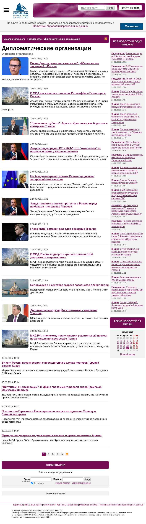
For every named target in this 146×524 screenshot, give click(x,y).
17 (118, 345)
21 (131, 345)
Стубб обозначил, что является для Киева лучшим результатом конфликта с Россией (126, 265)
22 (134, 345)
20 (127, 345)
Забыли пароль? (62, 483)
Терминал (18, 505)
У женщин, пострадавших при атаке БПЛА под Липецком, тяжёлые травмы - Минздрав (127, 291)
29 (124, 338)
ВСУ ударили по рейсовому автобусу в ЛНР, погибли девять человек (127, 69)
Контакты (61, 505)
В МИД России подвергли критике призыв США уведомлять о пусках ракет (61, 256)
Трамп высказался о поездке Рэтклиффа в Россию (126, 105)
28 (121, 338)
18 (121, 345)
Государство (118, 53)
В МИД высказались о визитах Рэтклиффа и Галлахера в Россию (127, 158)
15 (134, 343)
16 (137, 343)
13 (127, 343)
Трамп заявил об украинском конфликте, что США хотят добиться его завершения (125, 118)
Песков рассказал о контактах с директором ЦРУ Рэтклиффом (126, 224)
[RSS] (105, 38)
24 (118, 348)
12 (124, 343)
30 (127, 338)
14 (131, 343)
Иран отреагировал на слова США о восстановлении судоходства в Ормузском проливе (127, 237)
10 (118, 343)
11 (121, 343)
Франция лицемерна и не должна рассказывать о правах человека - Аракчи (51, 435)
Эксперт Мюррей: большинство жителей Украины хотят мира (127, 305)
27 (118, 338)
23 (137, 345)
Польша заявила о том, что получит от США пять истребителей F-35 (126, 132)
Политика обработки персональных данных (121, 505)
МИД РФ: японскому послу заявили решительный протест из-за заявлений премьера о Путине (68, 337)
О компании (49, 505)
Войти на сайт (130, 7)
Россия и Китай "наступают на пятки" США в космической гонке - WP (126, 82)
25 (121, 348)
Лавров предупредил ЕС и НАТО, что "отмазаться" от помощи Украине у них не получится (65, 150)
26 (124, 348)
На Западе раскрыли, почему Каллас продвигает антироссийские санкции (62, 178)
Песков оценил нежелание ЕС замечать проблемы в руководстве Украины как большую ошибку (126, 209)
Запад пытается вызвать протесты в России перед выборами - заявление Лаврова (63, 205)
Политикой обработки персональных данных (60, 25)
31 (131, 338)
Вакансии (73, 505)
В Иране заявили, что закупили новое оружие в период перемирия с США (126, 170)
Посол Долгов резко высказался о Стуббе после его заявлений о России (126, 145)
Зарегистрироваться (81, 483)
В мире (115, 91)
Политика (116, 155)
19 (124, 345)
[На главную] (20, 10)
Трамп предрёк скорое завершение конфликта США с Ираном (127, 94)
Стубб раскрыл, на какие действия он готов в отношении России (125, 252)
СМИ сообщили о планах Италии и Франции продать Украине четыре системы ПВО (124, 194)
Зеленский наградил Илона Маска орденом (126, 278)
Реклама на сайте (88, 505)
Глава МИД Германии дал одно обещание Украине (63, 228)
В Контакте (36, 505)
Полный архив (127, 354)
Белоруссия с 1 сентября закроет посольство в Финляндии (69, 284)
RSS (26, 505)
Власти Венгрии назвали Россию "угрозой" (124, 181)
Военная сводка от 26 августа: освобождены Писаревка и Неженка (126, 56)
